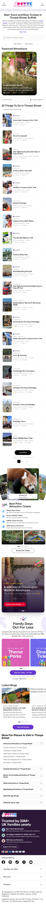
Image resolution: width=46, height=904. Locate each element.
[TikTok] (17, 862)
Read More (23, 32)
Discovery (7, 877)
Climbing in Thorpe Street (12, 750)
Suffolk (8, 10)
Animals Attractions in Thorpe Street (16, 769)
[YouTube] (31, 862)
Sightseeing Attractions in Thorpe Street (18, 789)
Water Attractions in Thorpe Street (16, 783)
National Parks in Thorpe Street (14, 756)
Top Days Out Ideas (10, 869)
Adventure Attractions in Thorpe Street (17, 743)
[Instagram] (24, 862)
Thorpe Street (17, 10)
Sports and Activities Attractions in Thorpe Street (19, 776)
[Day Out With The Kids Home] (23, 4)
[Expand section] (41, 769)
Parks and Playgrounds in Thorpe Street (17, 759)
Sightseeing (26, 10)
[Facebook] (3, 862)
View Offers (29, 44)
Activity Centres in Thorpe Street (14, 747)
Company (7, 884)
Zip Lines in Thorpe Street (12, 762)
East (3, 10)
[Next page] (27, 461)
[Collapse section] (41, 743)
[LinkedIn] (10, 862)
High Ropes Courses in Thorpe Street (16, 753)
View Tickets (17, 44)
